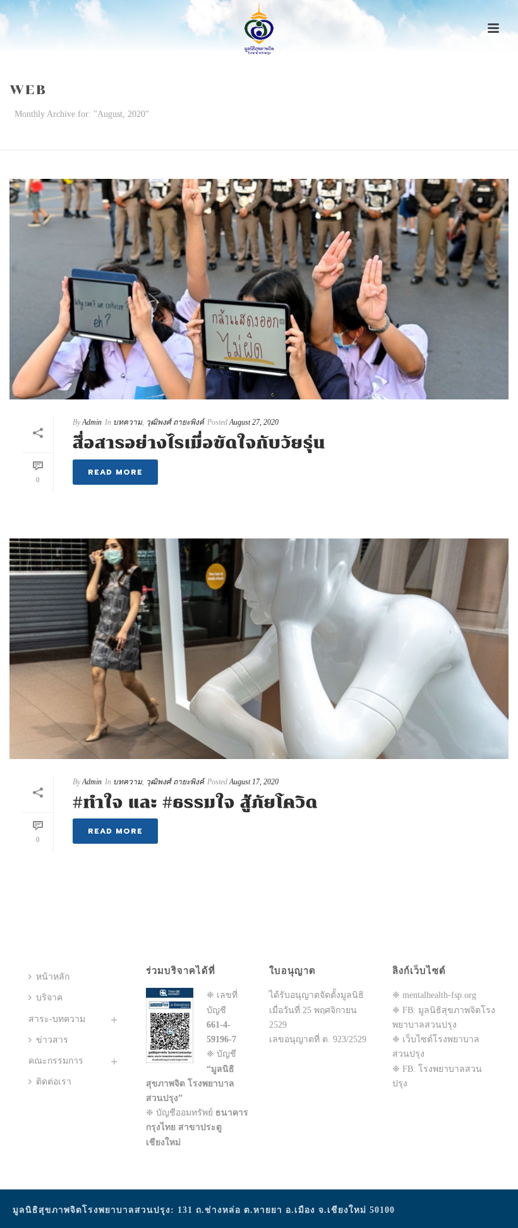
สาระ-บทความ (56, 1019)
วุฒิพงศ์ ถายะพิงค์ (175, 422)
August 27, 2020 (254, 422)
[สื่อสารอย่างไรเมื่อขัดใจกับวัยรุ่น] (259, 289)
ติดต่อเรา (53, 1081)
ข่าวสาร (52, 1040)
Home (481, 138)
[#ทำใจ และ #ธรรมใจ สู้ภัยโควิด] (259, 648)
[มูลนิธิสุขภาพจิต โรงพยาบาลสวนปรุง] (259, 28)
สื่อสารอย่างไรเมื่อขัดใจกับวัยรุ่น (199, 443)
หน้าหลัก (52, 977)
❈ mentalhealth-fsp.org (434, 995)
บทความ (127, 422)
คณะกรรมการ (55, 1061)
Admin (92, 422)
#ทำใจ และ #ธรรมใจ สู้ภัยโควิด (195, 802)
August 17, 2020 (254, 781)
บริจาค (49, 997)
